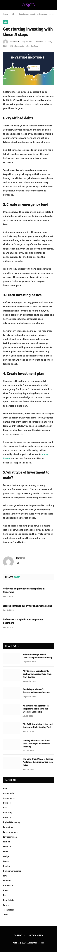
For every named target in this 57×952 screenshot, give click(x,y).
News (5, 890)
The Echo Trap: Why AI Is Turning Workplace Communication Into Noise (38, 761)
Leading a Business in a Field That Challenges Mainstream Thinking (36, 743)
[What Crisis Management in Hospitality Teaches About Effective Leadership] (11, 709)
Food (5, 851)
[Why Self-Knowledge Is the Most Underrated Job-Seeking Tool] (11, 728)
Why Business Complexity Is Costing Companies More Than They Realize (37, 674)
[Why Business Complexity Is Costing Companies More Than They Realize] (11, 675)
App (5, 788)
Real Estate (8, 900)
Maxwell (15, 42)
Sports (6, 905)
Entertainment (10, 832)
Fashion (6, 841)
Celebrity (7, 812)
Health (6, 866)
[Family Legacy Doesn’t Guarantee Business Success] (11, 693)
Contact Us (19, 935)
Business (7, 802)
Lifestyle (7, 880)
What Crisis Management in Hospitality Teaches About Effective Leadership (36, 708)
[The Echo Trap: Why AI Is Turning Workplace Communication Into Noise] (11, 763)
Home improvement (12, 870)
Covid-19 (7, 817)
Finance (7, 846)
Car (4, 807)
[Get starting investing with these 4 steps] (28, 68)
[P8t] (28, 5)
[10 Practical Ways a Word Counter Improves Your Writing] (11, 658)
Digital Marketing (11, 822)
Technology (8, 909)
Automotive (9, 798)
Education (8, 827)
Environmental (10, 836)
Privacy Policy (36, 935)
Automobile (8, 793)
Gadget (6, 856)
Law (5, 875)
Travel (6, 914)
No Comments (18, 46)
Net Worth (8, 885)
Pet (5, 895)
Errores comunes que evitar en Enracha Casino (27, 605)
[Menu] (5, 5)
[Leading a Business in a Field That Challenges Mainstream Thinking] (11, 744)
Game (6, 861)
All (5, 22)
